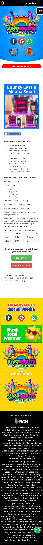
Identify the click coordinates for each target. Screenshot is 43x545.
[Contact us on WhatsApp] (37, 530)
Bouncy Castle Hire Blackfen (21, 443)
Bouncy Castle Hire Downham (21, 469)
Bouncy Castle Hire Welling (21, 527)
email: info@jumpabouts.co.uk (21, 373)
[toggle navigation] (38, 3)
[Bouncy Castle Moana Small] (21, 111)
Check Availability (21, 265)
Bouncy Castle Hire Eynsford (20, 474)
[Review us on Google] (21, 41)
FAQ (24, 540)
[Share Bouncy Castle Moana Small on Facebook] (21, 133)
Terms (29, 540)
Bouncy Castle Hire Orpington (21, 508)
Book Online (21, 257)
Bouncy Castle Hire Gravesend (20, 480)
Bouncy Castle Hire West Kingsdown (22, 528)
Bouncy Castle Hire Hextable (22, 487)
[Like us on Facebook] (13, 41)
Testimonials (15, 540)
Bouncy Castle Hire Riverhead (21, 516)
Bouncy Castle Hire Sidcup (23, 522)
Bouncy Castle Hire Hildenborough (21, 489)
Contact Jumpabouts (13, 280)
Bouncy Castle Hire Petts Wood (22, 510)
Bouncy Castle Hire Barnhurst (21, 428)
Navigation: (30, 3)
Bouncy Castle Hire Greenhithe (22, 481)
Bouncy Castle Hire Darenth (22, 464)
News (36, 540)
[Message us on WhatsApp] (29, 41)
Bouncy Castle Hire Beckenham (20, 432)
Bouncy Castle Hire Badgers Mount (18, 427)
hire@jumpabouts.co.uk (14, 278)
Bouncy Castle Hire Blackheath (22, 444)
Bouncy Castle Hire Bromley (22, 451)
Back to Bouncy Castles (21, 66)
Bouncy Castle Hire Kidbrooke (21, 495)
